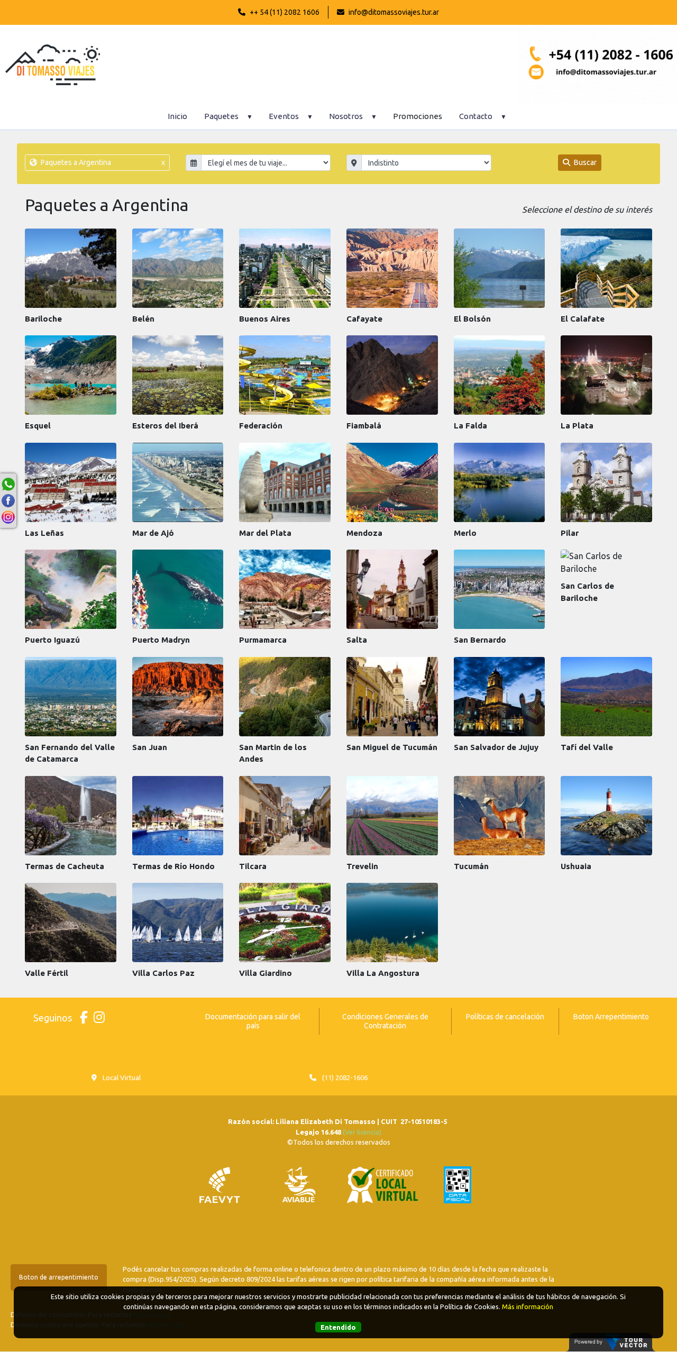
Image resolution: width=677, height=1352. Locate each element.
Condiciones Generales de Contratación (385, 1021)
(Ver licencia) (362, 1132)
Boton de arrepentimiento (58, 1277)
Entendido (338, 1327)
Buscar (584, 162)
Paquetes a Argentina (102, 162)
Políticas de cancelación (505, 1016)
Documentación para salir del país (252, 1021)
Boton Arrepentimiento (611, 1016)
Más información (527, 1307)
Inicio (177, 116)
